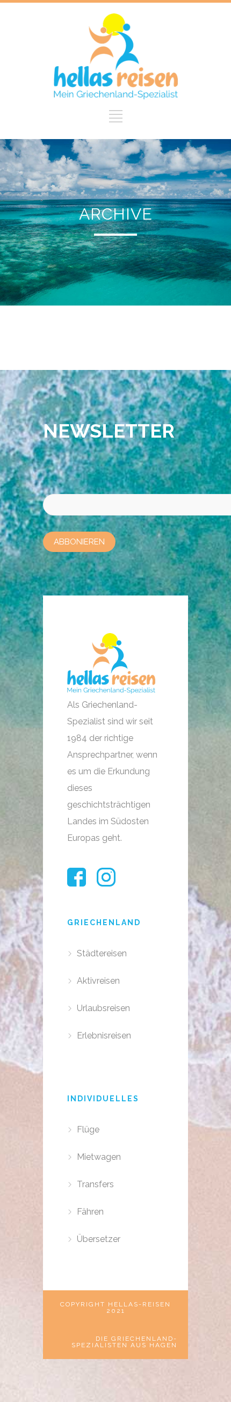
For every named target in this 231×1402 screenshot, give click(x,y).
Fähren (90, 1212)
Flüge (88, 1129)
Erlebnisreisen (104, 1035)
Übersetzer (98, 1239)
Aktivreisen (98, 981)
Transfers (95, 1184)
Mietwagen (99, 1157)
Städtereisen (102, 953)
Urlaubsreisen (103, 1008)
